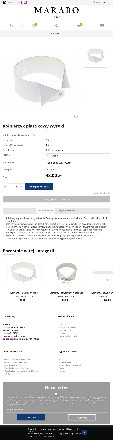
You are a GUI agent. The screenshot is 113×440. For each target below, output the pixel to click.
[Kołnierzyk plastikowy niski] (24, 272)
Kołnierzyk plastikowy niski (24, 292)
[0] (34, 26)
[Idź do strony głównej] (56, 18)
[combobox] (78, 156)
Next (107, 280)
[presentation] (45, 211)
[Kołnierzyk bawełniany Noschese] (66, 272)
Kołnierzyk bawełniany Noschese (66, 292)
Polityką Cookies (46, 436)
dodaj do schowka (102, 193)
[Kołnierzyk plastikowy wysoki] (42, 119)
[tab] (45, 211)
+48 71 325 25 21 (13, 2)
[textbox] (77, 156)
